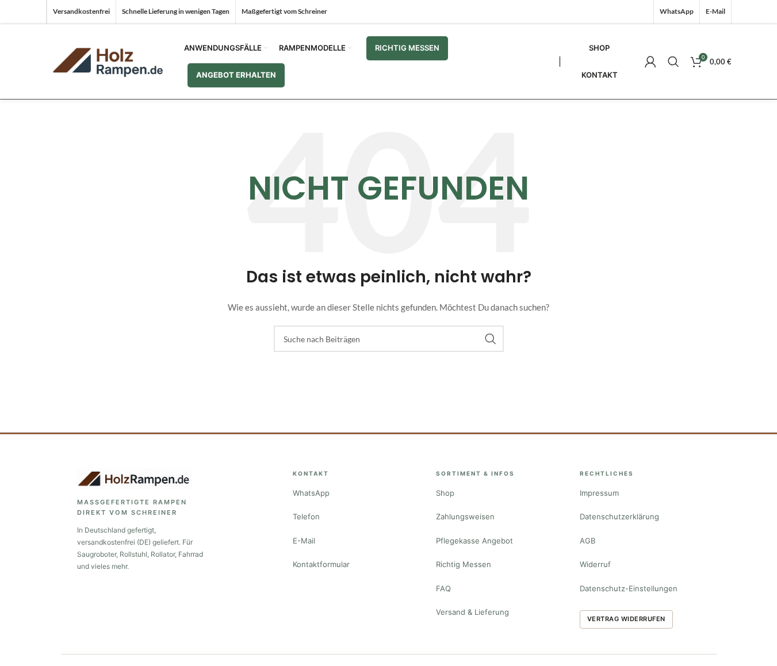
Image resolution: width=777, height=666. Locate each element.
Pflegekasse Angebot (474, 540)
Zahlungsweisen (465, 516)
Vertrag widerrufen (626, 619)
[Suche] (673, 61)
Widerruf (595, 564)
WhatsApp (311, 492)
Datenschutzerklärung (619, 516)
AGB (587, 540)
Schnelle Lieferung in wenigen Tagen (175, 11)
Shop (445, 492)
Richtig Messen (463, 564)
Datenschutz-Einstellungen (629, 588)
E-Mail (304, 540)
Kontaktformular (321, 564)
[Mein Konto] (650, 61)
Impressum (599, 492)
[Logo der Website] (109, 61)
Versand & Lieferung (472, 612)
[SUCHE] (490, 339)
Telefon (306, 516)
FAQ (443, 588)
